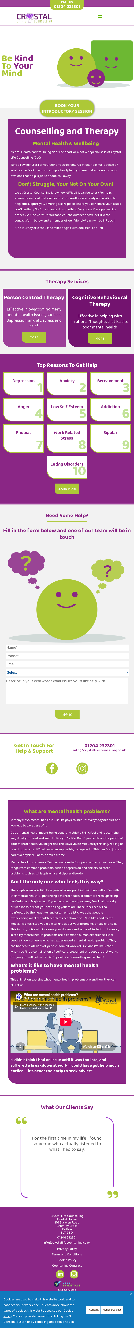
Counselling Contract (67, 1265)
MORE (34, 337)
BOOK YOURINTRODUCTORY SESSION (67, 108)
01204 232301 (67, 6)
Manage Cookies (112, 1310)
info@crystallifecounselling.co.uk (99, 750)
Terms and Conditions (67, 1254)
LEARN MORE (67, 488)
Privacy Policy (67, 1248)
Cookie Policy (66, 1260)
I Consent (93, 1310)
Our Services (67, 1289)
